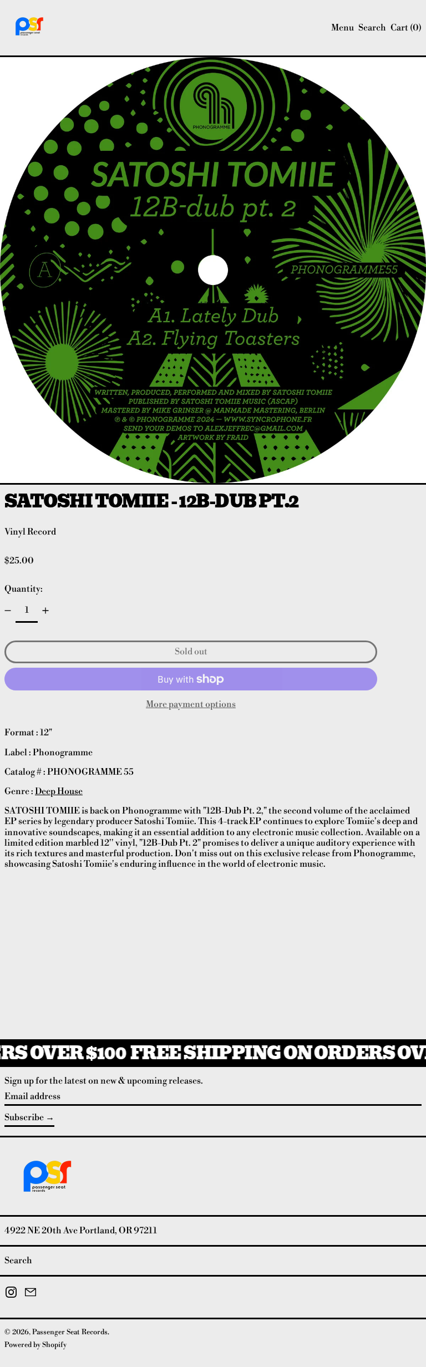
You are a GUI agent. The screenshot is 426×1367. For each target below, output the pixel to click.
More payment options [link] (191, 704)
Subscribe (24, 1117)
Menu (342, 27)
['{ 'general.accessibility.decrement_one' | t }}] (8, 610)
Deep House (59, 791)
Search (18, 1260)
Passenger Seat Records (70, 1332)
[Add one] (45, 610)
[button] (372, 28)
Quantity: (23, 588)
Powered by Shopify (35, 1344)
